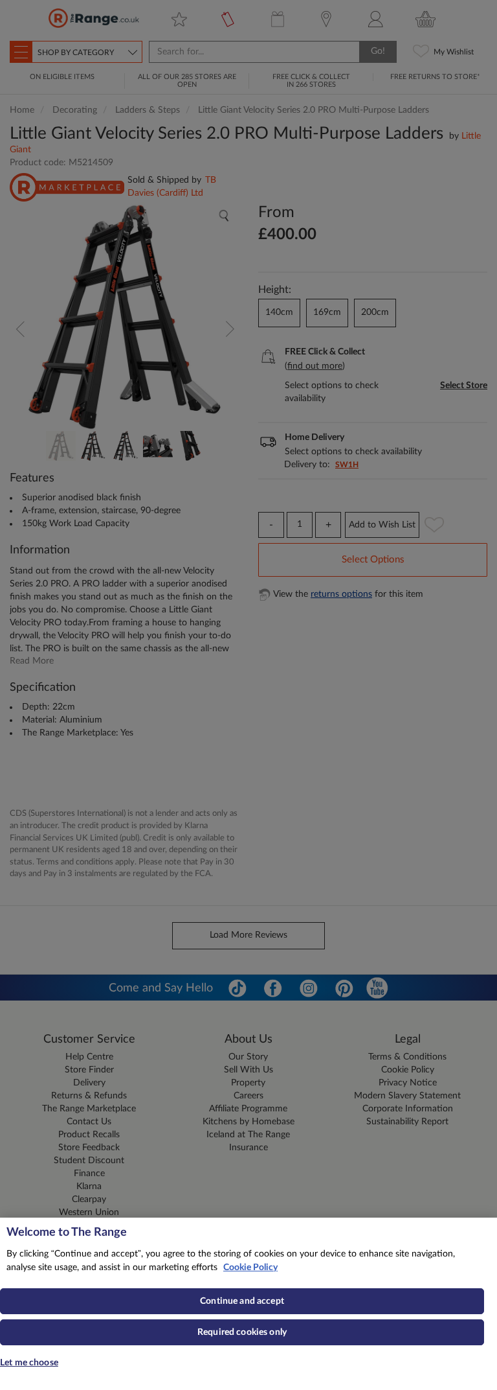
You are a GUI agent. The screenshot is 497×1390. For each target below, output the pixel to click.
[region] (248, 1304)
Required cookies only (242, 1332)
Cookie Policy (250, 1267)
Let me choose (29, 1362)
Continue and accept (242, 1301)
